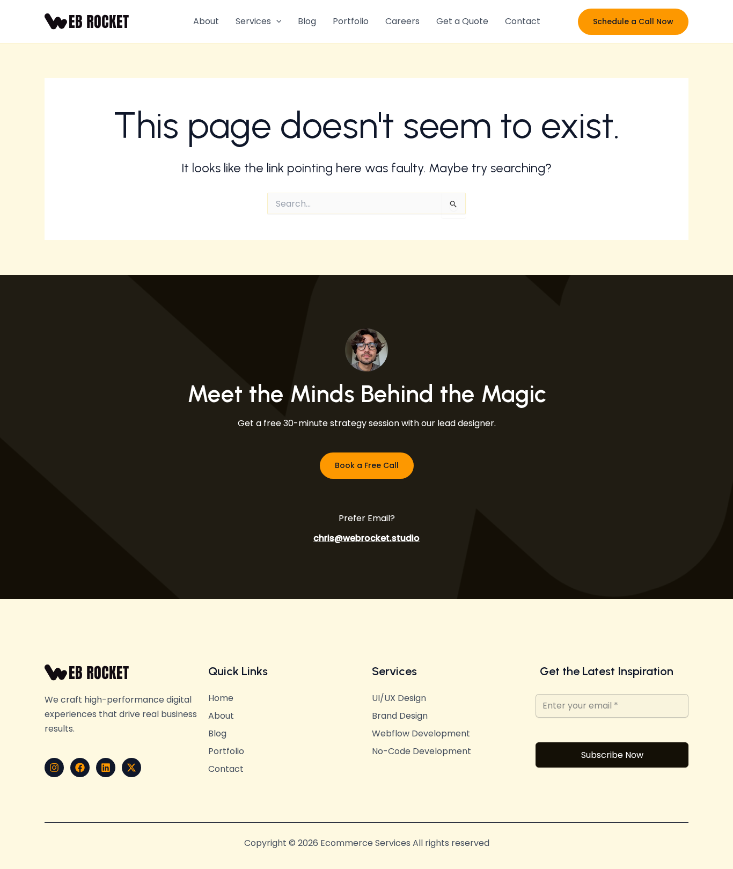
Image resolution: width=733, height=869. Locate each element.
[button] (276, 21)
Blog (307, 21)
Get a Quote (462, 21)
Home (220, 698)
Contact (522, 21)
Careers (402, 21)
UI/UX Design (399, 698)
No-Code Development (421, 751)
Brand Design (400, 716)
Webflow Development (421, 733)
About (206, 21)
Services (253, 21)
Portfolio (351, 21)
